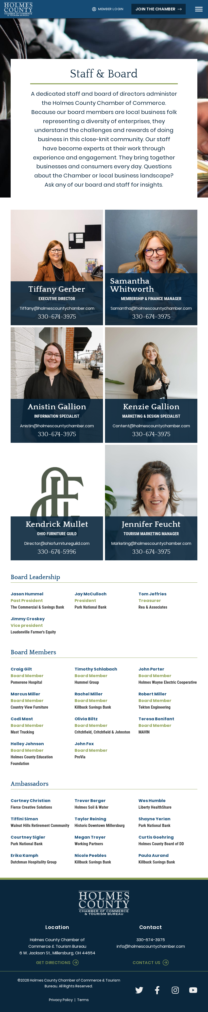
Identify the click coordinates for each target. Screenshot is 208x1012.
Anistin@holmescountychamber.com (57, 426)
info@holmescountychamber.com (151, 946)
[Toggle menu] (199, 9)
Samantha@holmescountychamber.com (151, 308)
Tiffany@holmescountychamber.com (57, 308)
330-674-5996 (57, 552)
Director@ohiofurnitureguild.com (57, 543)
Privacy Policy (61, 999)
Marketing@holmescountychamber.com (151, 543)
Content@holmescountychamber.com (151, 426)
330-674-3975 (57, 317)
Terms (83, 999)
